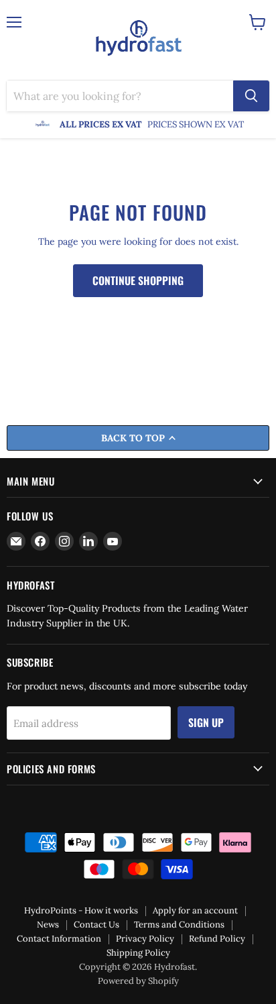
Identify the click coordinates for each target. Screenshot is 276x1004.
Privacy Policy (145, 938)
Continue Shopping (138, 280)
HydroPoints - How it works (81, 910)
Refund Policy (217, 938)
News (48, 924)
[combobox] (120, 95)
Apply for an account (195, 910)
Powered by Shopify (138, 981)
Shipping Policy (138, 952)
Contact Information (59, 938)
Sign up (206, 722)
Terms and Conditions (179, 924)
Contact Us (96, 924)
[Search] (251, 95)
